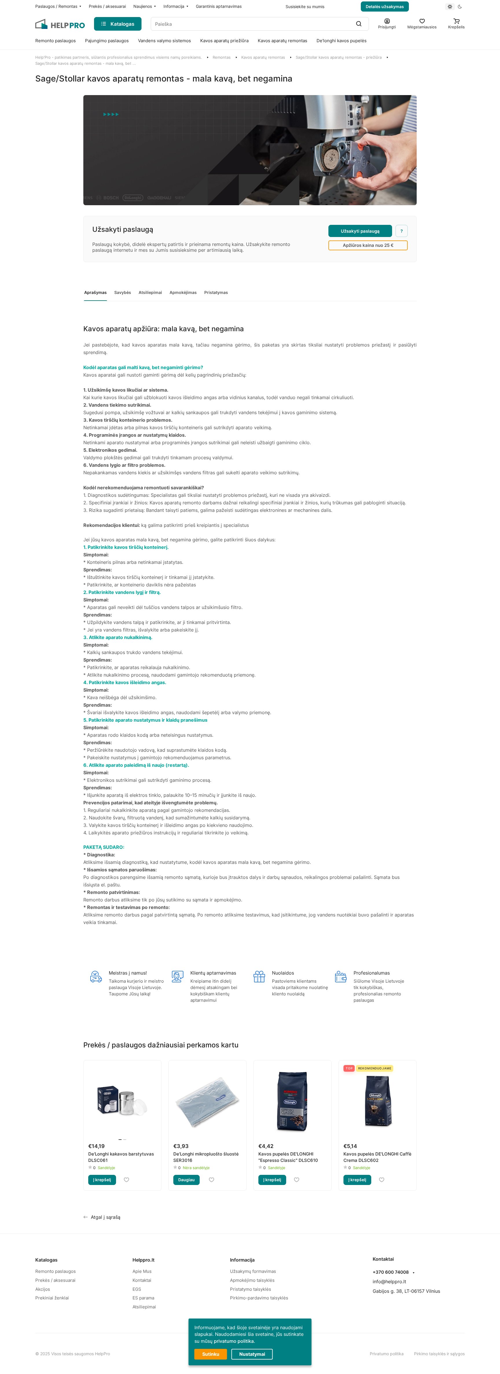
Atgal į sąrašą (105, 1217)
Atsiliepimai (144, 1307)
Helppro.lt (144, 1260)
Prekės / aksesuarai (55, 1280)
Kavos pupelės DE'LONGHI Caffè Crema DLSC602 (377, 1157)
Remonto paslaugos (55, 1271)
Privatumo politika (387, 1353)
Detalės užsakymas (385, 6)
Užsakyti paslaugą (360, 231)
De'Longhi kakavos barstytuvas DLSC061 (121, 1157)
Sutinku (210, 1354)
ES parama (143, 1298)
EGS (137, 1289)
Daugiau (186, 1179)
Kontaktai (142, 1280)
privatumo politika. (234, 1341)
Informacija (242, 1260)
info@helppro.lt (389, 1281)
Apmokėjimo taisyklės (252, 1280)
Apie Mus (142, 1271)
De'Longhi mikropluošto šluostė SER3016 (206, 1157)
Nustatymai (252, 1354)
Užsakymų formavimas (253, 1271)
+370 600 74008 (391, 1272)
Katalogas (46, 1260)
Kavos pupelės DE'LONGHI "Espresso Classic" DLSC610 (288, 1157)
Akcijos (42, 1289)
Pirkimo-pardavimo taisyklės (259, 1298)
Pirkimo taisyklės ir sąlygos (439, 1353)
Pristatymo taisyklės (250, 1289)
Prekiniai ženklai (52, 1298)
